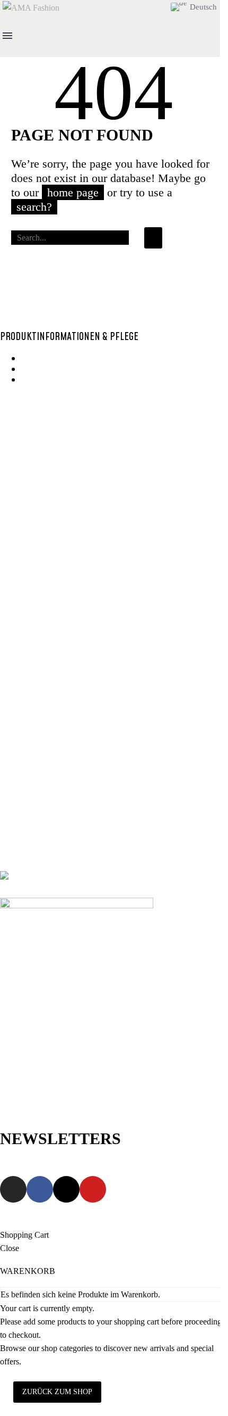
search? (34, 206)
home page (73, 192)
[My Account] (141, 7)
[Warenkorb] (159, 7)
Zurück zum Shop (57, 1392)
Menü (7, 36)
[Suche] (153, 238)
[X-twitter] (66, 1189)
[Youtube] (93, 1189)
